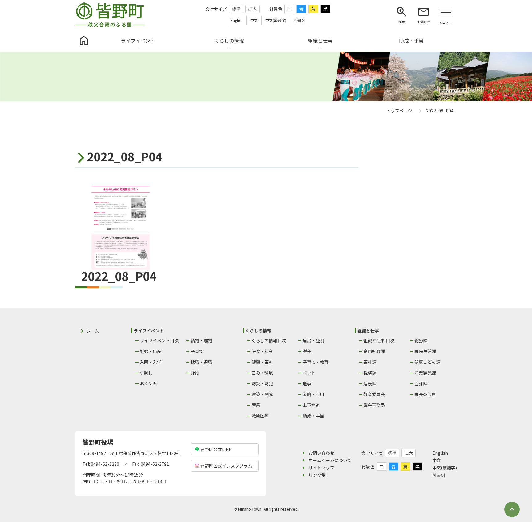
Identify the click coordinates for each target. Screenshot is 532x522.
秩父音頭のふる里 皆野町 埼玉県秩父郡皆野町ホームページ (110, 14)
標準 (236, 9)
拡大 (252, 9)
